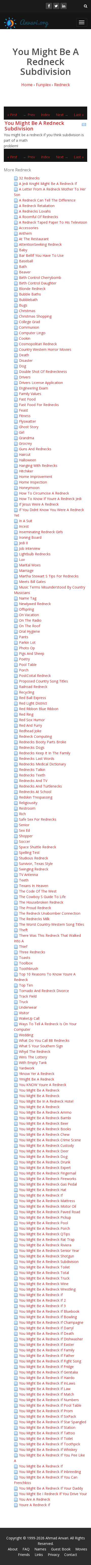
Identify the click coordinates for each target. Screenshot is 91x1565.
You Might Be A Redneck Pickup (45, 1217)
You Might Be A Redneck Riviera (45, 1245)
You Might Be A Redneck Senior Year (49, 1250)
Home (27, 84)
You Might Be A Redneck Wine (44, 1283)
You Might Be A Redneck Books (45, 1129)
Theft (23, 929)
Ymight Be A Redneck (36, 1079)
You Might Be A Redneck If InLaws (47, 1383)
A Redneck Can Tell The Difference (47, 200)
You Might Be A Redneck (39, 1090)
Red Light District (33, 703)
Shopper (26, 836)
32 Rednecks (29, 178)
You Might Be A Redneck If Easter (46, 1344)
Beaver (25, 272)
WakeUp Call (29, 1018)
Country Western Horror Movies (45, 349)
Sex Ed (24, 830)
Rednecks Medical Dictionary (42, 764)
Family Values (30, 393)
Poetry (24, 659)
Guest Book (61, 1549)
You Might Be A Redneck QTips (44, 1234)
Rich (22, 813)
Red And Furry (30, 725)
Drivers (25, 377)
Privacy (53, 1554)
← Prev (29, 114)
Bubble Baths (30, 294)
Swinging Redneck (33, 869)
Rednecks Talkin (32, 769)
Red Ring (26, 714)
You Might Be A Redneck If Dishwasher (51, 1339)
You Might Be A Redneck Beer (43, 1123)
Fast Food (27, 399)
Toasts (24, 957)
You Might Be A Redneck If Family (46, 1350)
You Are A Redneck (34, 1499)
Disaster (26, 360)
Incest (24, 526)
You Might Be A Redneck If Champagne (51, 1322)
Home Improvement (35, 476)
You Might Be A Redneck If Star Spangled (52, 1422)
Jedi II (23, 543)
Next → (62, 114)
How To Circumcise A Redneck (44, 493)
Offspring (26, 609)
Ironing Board (30, 537)
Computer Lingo (32, 332)
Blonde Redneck (32, 288)
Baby (23, 250)
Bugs (23, 305)
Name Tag (27, 598)
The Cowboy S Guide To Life (42, 896)
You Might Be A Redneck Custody (46, 1145)
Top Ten (26, 985)
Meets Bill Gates (32, 581)
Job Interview (29, 548)
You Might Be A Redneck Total (44, 1272)
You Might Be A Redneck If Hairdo (47, 1377)
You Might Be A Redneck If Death (46, 1333)
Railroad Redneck (33, 686)
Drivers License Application (41, 382)
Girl (21, 432)
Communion (29, 327)
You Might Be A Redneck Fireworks (47, 1178)
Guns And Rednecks (35, 449)
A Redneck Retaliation (37, 205)
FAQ (26, 1549)
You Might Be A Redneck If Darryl (46, 1328)
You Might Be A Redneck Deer (44, 1151)
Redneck (62, 84)
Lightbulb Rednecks (35, 554)
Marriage (26, 570)
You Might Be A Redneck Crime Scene (50, 1140)
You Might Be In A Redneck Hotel (46, 1101)
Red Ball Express (32, 697)
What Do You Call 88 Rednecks (44, 1040)
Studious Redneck (33, 858)
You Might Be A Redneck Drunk (44, 1162)
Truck (23, 1001)
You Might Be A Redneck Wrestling (47, 1289)
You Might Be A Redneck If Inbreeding (50, 1471)
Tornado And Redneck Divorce (44, 990)
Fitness (25, 415)
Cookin (24, 338)
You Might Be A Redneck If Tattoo (47, 1433)
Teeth (24, 880)
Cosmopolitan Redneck (38, 343)
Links (39, 1554)
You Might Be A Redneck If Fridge (46, 1366)
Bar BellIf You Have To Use (41, 255)
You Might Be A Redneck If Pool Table (50, 1405)
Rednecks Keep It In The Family (44, 753)
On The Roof (29, 625)
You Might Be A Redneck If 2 (42, 1300)
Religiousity (28, 802)
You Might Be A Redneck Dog (43, 1156)
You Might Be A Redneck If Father (46, 1355)
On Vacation (29, 614)
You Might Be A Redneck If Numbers (49, 1399)
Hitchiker (26, 471)
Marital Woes (30, 565)
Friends (24, 1554)
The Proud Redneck (35, 907)
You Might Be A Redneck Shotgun (46, 1256)
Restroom (27, 808)
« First (12, 114)
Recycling (26, 692)
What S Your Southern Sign (41, 1046)
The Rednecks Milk (34, 918)
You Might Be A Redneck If (41, 1195)
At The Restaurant (34, 238)
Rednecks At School (35, 791)
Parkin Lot (27, 642)
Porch (24, 670)
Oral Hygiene (29, 631)
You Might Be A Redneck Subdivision (34, 126)
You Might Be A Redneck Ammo (45, 1112)
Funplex (43, 84)
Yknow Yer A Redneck (36, 1073)
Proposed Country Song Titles (43, 681)
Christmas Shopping (35, 316)
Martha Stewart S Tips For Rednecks (49, 576)
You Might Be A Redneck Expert (45, 1167)
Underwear (28, 1007)
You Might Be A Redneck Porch (44, 1228)
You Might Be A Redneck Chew (44, 1134)
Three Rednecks (32, 952)
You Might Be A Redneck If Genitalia (48, 1372)
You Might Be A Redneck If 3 (42, 1305)
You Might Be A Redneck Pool (43, 1222)
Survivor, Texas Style (36, 863)
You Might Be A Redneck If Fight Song (50, 1361)
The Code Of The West (38, 891)
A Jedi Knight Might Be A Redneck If (48, 183)
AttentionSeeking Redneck (40, 244)
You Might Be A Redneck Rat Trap (47, 1239)
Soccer (24, 841)
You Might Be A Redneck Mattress (47, 1200)
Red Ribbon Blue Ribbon (38, 708)
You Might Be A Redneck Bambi (45, 1117)
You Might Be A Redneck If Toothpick (49, 1444)
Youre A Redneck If (34, 1504)
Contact (70, 1554)
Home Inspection (33, 482)
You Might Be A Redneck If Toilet (46, 1438)
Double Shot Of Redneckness (43, 371)
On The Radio (30, 620)
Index (45, 114)
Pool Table (28, 664)
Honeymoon (29, 487)
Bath (23, 266)
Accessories (28, 227)
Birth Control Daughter (37, 283)
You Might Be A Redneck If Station (47, 1427)
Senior (24, 824)
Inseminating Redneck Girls (41, 531)
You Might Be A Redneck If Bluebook (49, 1311)
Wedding (26, 1035)
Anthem (25, 233)
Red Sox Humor (32, 719)
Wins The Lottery (33, 1057)
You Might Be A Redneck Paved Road (49, 1211)
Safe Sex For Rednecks (37, 819)
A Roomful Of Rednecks (38, 216)
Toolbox (26, 963)
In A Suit (25, 520)
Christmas (27, 310)
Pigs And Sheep (31, 653)
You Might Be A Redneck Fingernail (47, 1173)
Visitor (24, 1012)
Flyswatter (27, 421)
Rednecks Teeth (32, 775)
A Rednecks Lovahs (35, 211)
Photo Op (27, 648)
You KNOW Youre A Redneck (42, 1084)
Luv (22, 559)
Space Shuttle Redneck (37, 847)
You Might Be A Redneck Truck (44, 1278)
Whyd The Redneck (34, 1051)
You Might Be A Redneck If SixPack (47, 1416)
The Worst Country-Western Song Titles (51, 924)
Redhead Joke (30, 730)
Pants (23, 636)
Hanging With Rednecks (38, 465)
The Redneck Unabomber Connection (49, 913)
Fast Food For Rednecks (39, 404)
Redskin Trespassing (35, 797)
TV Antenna (28, 874)
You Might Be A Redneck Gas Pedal (48, 1184)
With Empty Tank (33, 1062)
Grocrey (25, 443)
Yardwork (26, 1068)
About (13, 1549)
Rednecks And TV (33, 780)
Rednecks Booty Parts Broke (42, 742)
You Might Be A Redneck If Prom (46, 1410)
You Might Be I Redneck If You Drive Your (53, 1493)
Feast (23, 410)
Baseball (26, 261)
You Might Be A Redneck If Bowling (48, 1316)
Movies (81, 1549)
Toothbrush (28, 968)
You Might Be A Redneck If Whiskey (48, 1449)
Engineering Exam (33, 388)
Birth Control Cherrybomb (40, 277)
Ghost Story (28, 426)
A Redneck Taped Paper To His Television (53, 222)
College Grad (29, 321)
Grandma (26, 437)
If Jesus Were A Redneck (39, 504)
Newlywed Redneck (35, 603)
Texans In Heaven (33, 885)
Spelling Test (29, 852)
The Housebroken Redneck (41, 902)
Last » (79, 114)
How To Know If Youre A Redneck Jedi (50, 498)
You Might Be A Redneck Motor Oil (47, 1206)
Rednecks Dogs (31, 747)
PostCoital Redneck (35, 675)
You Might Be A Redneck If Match (46, 1394)
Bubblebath (28, 299)
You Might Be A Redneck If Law (45, 1388)
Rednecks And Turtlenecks (40, 786)
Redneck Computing (35, 736)
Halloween (27, 460)
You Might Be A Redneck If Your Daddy (51, 1488)
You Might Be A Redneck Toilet (44, 1267)
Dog (22, 366)
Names (40, 1549)
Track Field (28, 996)
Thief (23, 946)
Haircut (25, 454)
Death (24, 355)
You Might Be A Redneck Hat (42, 1189)
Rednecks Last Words (36, 758)
